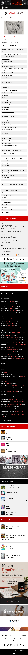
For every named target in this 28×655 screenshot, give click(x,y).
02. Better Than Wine (7, 156)
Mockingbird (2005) (8, 116)
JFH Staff (9, 637)
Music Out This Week (8, 294)
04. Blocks (4, 97)
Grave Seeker (9, 514)
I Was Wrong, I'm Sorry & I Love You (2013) (13, 50)
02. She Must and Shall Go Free (9, 190)
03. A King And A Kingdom (8, 124)
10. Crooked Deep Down (8, 209)
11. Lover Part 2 (5, 177)
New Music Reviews (8, 427)
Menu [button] (7, 7)
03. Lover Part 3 (5, 59)
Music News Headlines (9, 219)
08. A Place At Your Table (8, 72)
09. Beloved (4, 207)
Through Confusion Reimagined (14, 494)
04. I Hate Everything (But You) (9, 127)
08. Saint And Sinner (7, 204)
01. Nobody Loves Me (7, 188)
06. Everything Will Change (8, 66)
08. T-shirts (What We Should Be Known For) (13, 170)
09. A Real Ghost (6, 109)
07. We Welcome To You (8, 168)
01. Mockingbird (5, 120)
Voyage (8, 445)
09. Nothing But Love (7, 75)
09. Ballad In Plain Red (7, 172)
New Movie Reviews (8, 520)
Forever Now (9, 439)
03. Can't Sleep (5, 95)
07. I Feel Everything (7, 104)
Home (14, 640)
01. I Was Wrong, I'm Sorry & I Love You (11, 54)
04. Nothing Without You (7, 195)
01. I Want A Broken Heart (8, 153)
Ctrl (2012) (5, 87)
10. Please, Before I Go (7, 143)
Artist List (3, 17)
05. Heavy (4, 63)
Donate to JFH (11, 638)
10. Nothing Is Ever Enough (8, 175)
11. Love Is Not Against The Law (9, 145)
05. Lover (4, 197)
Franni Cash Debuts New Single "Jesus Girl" (11, 240)
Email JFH (17, 635)
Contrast (8, 508)
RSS (18, 254)
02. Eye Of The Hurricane (8, 56)
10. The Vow (5, 77)
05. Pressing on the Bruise (8, 100)
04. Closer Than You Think (8, 61)
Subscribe (22, 638)
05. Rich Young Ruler (7, 129)
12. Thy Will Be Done (7, 82)
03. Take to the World (7, 192)
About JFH (4, 635)
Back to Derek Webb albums (9, 45)
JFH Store (4, 638)
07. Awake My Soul (6, 202)
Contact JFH (11, 635)
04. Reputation (5, 160)
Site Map (23, 635)
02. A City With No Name (8, 92)
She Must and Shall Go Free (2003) (12, 185)
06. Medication (5, 165)
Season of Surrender (11, 451)
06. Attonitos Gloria (6, 102)
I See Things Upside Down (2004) (12, 150)
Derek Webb (10, 17)
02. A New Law (5, 122)
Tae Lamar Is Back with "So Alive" (9, 223)
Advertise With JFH (17, 637)
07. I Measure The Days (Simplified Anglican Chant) (12, 69)
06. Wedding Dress (6, 200)
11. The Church (5, 212)
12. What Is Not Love (7, 180)
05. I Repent (5, 163)
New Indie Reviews (7, 481)
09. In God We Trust (6, 140)
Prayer (17, 638)
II (6, 433)
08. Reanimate (5, 107)
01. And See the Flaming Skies (9, 90)
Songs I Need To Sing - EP (12, 487)
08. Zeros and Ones (6, 138)
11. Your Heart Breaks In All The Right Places (13, 80)
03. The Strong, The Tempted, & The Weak (12, 158)
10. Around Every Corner (8, 112)
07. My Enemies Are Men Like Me (10, 136)
